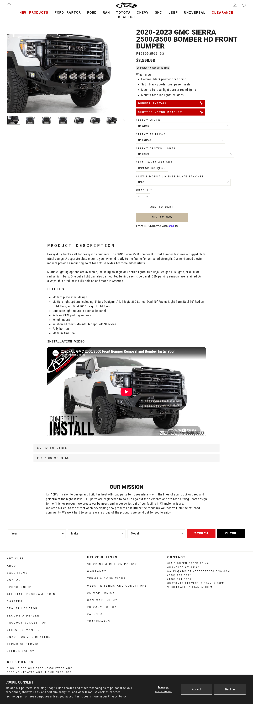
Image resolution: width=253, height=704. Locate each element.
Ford (92, 12)
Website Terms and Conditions (117, 585)
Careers (15, 601)
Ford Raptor (68, 12)
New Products (34, 12)
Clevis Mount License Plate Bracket (170, 176)
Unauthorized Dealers (29, 637)
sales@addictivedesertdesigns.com (198, 571)
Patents (95, 614)
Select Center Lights (156, 148)
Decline (230, 689)
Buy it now (161, 217)
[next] (122, 120)
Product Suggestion (27, 622)
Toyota (123, 12)
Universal (195, 12)
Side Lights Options (154, 162)
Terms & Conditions (106, 578)
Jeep (173, 12)
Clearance (222, 12)
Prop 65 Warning (53, 458)
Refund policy (21, 651)
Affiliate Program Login (31, 594)
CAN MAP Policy (102, 600)
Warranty (96, 571)
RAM (106, 12)
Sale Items (17, 572)
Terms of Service (24, 644)
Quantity (144, 190)
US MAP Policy (101, 592)
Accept (196, 689)
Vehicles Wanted (23, 629)
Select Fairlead (151, 134)
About (13, 565)
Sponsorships (20, 587)
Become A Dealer (23, 615)
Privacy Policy (117, 696)
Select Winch (148, 120)
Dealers (126, 17)
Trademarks (98, 621)
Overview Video (52, 448)
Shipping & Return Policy (112, 564)
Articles (15, 558)
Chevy (143, 12)
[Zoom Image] (66, 73)
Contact (15, 579)
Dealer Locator (22, 608)
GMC (158, 12)
